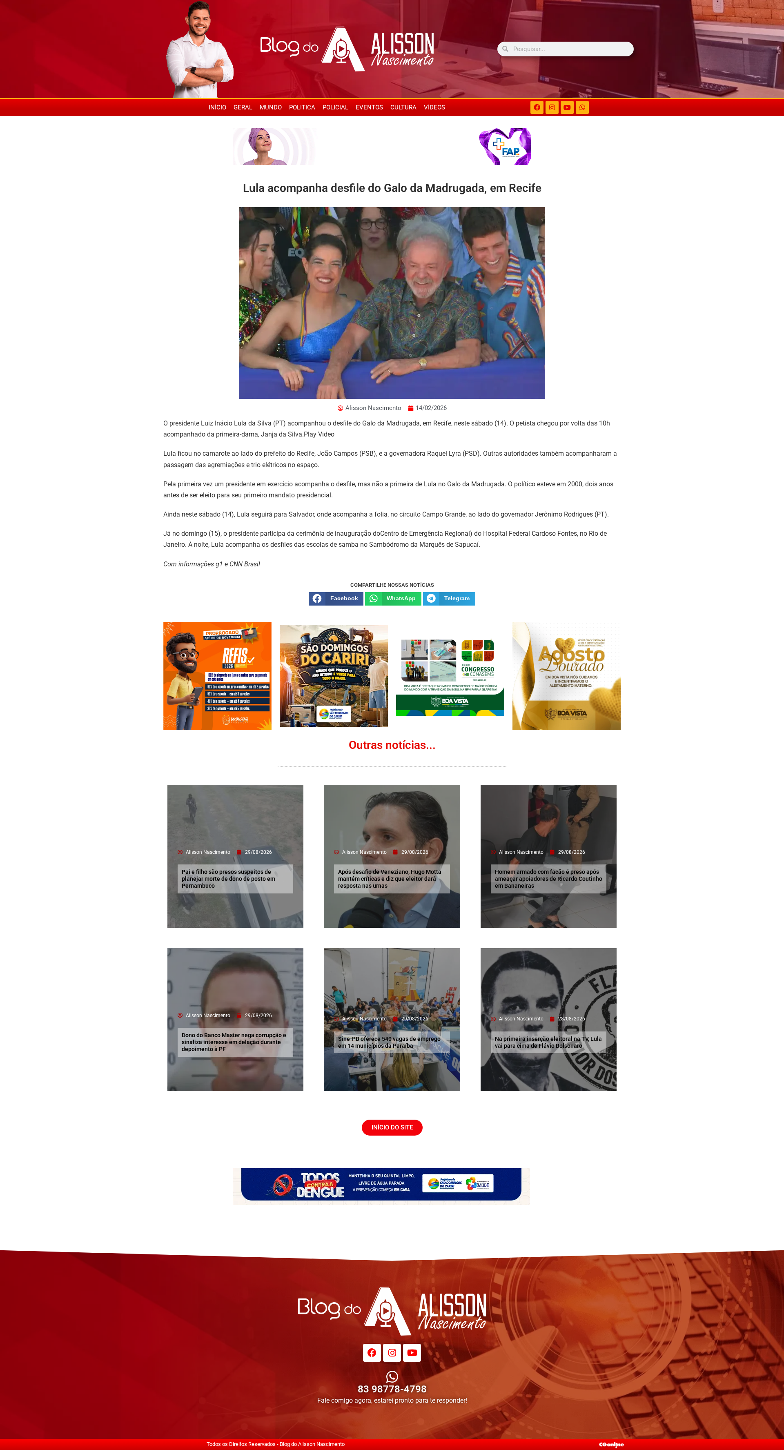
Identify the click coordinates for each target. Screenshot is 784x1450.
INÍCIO (217, 107)
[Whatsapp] (582, 107)
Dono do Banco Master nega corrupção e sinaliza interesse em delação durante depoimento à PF (234, 1042)
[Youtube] (567, 107)
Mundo (271, 107)
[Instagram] (552, 107)
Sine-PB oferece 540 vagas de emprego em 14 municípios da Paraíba (389, 1042)
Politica (302, 107)
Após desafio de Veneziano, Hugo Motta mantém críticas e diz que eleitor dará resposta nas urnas (389, 879)
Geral (243, 107)
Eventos (369, 107)
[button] (336, 598)
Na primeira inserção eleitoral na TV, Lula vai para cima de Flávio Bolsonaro (548, 1042)
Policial (335, 107)
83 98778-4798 (392, 1389)
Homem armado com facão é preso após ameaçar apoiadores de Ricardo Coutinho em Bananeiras (548, 879)
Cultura (403, 107)
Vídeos (434, 107)
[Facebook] (536, 107)
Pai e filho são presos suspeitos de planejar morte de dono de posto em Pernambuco (228, 879)
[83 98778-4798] (392, 1376)
